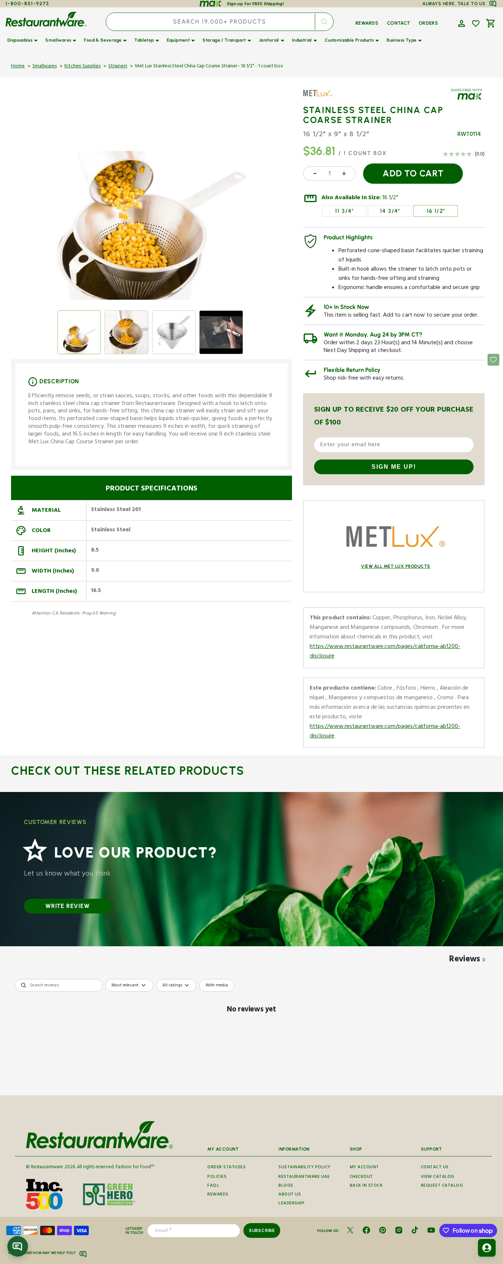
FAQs (213, 1186)
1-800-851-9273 (27, 3)
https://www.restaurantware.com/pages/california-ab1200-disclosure (385, 652)
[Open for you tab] (487, 1248)
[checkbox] (216, 985)
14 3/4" (390, 211)
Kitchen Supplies (82, 66)
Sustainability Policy (304, 1168)
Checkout (361, 1177)
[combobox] (219, 22)
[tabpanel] (251, 1035)
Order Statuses (226, 1168)
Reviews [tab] (467, 960)
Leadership (291, 1204)
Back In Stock (366, 1186)
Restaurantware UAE (304, 1177)
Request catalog (442, 1186)
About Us (289, 1195)
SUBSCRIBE (262, 1230)
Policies (216, 1177)
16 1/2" (390, 198)
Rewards (218, 1195)
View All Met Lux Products (395, 566)
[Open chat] (17, 1246)
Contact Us (435, 1168)
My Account (364, 1168)
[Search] (324, 22)
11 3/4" (344, 211)
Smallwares (44, 66)
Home (18, 66)
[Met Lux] (324, 99)
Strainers (117, 66)
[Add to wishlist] (475, 23)
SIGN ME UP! (394, 467)
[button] (461, 23)
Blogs (285, 1186)
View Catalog (437, 1177)
